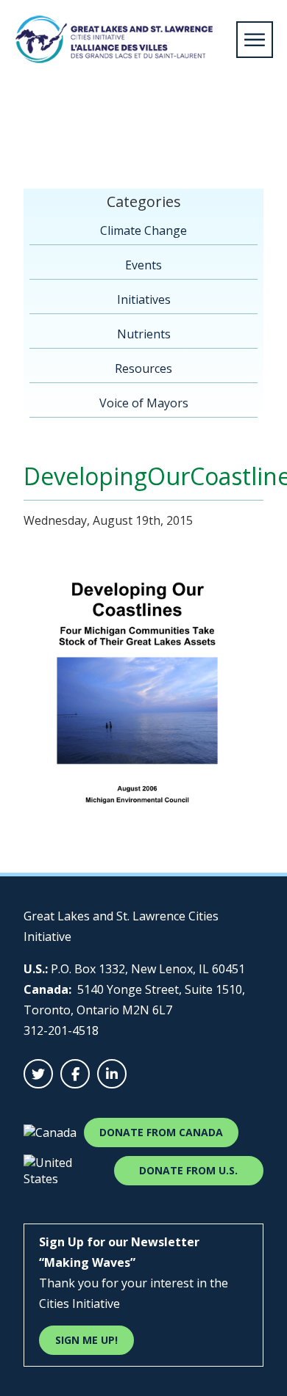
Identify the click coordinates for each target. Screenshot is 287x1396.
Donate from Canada (161, 1132)
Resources (143, 368)
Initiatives (144, 299)
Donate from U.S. (188, 1170)
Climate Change (143, 230)
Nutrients (144, 334)
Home (31, 128)
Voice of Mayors (143, 403)
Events (143, 265)
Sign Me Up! (86, 1340)
